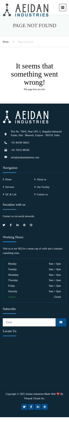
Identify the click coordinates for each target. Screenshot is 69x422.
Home (6, 41)
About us (41, 179)
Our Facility (43, 187)
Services (9, 187)
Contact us (42, 194)
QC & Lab (10, 194)
